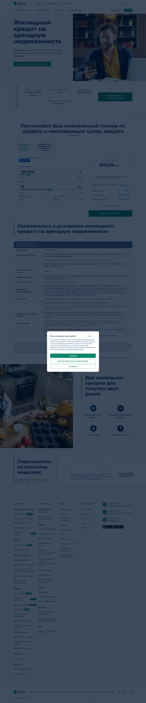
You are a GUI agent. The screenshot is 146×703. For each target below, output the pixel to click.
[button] (91, 336)
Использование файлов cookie (73, 349)
